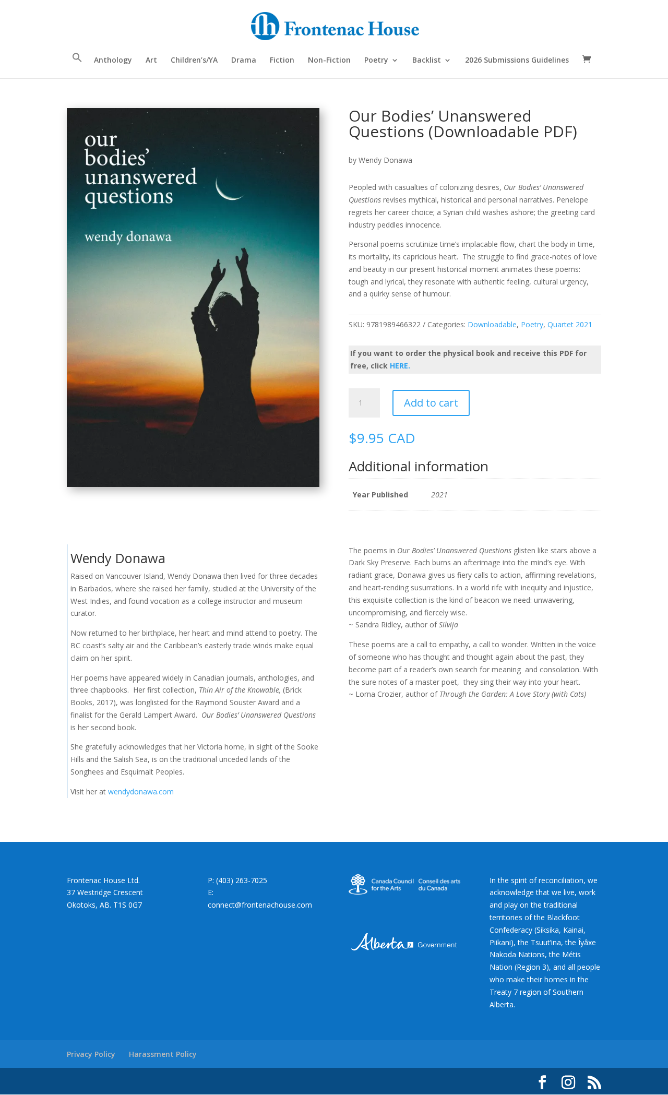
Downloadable (492, 324)
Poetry (376, 60)
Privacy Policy (91, 1054)
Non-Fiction (329, 60)
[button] (77, 65)
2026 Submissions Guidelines (517, 60)
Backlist (426, 60)
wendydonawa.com (141, 791)
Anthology (113, 60)
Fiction (282, 60)
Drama (243, 60)
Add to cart (431, 403)
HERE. (400, 366)
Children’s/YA (194, 60)
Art (151, 60)
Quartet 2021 (569, 324)
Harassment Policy (163, 1054)
